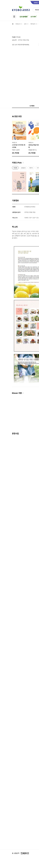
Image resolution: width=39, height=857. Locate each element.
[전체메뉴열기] (14, 16)
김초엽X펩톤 (24, 17)
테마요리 (32, 24)
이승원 (14, 37)
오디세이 (33, 17)
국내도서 (17, 24)
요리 (25, 24)
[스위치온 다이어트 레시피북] (19, 137)
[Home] (13, 24)
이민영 (15, 168)
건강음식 (23, 168)
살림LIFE (14, 40)
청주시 (31, 168)
